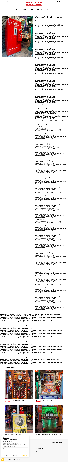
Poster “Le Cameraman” (13, 434)
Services (40, 9)
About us (4, 1)
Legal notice (54, 452)
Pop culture (7, 401)
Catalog (26, 9)
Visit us (48, 9)
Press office (38, 452)
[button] (47, 2)
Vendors (18, 9)
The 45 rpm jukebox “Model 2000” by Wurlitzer (48, 434)
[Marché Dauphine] (34, 4)
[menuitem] (4, 1)
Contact (37, 451)
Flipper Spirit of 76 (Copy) (44, 400)
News (33, 9)
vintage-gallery (43, 128)
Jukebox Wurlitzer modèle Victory (14, 400)
